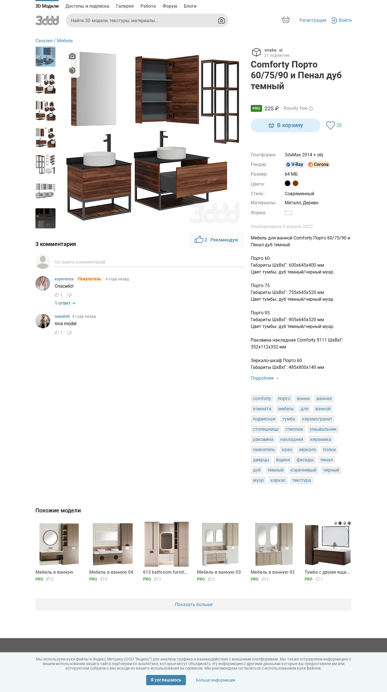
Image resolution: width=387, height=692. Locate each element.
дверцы (261, 459)
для (305, 408)
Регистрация (312, 20)
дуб (257, 470)
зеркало (307, 449)
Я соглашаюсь (166, 680)
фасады (305, 459)
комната (262, 408)
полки (329, 449)
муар (258, 480)
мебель (286, 408)
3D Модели (47, 6)
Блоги (190, 6)
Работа (148, 6)
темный (275, 470)
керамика (320, 439)
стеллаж (294, 429)
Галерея (125, 6)
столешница (266, 429)
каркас (278, 480)
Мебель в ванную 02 (273, 572)
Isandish (62, 316)
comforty (262, 398)
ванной (323, 408)
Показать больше (193, 604)
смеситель (264, 449)
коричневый (303, 470)
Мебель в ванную (54, 572)
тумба (288, 419)
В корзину (290, 125)
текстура (301, 480)
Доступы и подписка (87, 6)
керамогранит (317, 419)
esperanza (64, 279)
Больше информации (215, 680)
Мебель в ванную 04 (111, 572)
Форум (170, 6)
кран (287, 449)
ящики (283, 459)
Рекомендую (221, 240)
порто (284, 398)
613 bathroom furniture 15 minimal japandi (165, 572)
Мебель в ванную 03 (219, 572)
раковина (263, 439)
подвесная (264, 419)
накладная (291, 439)
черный (331, 470)
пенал (326, 459)
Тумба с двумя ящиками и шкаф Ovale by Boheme (327, 572)
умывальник (323, 429)
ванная (324, 398)
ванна (303, 398)
